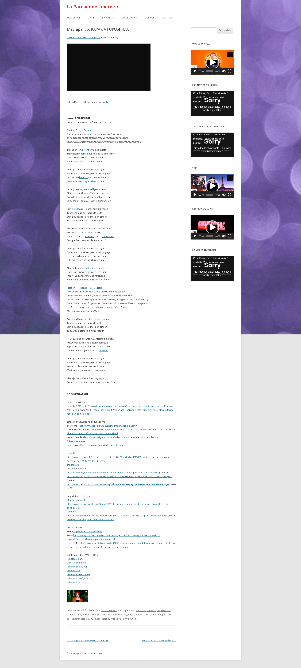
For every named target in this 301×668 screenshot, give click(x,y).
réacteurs (82, 232)
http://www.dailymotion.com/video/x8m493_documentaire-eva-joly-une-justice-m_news (113, 472)
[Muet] (224, 71)
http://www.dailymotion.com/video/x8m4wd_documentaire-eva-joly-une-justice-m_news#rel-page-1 (119, 476)
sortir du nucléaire (111, 618)
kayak (131, 614)
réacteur (75, 618)
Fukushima (98, 181)
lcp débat (72, 511)
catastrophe (153, 610)
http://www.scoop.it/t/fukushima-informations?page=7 (108, 425)
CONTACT (167, 17)
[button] (212, 62)
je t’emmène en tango (78, 574)
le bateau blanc (75, 558)
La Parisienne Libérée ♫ (93, 6)
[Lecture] (195, 71)
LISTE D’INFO (129, 17)
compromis (108, 236)
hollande (117, 614)
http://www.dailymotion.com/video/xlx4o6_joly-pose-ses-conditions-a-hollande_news (128, 406)
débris (109, 228)
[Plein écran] (229, 71)
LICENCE (149, 17)
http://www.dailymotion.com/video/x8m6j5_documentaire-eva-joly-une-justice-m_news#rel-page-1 (118, 484)
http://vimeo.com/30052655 (88, 531)
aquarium (141, 610)
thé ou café (73, 464)
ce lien (106, 102)
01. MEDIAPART (109, 610)
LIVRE (90, 17)
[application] (212, 62)
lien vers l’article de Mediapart (83, 37)
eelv (79, 614)
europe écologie (91, 614)
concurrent (83, 149)
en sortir (103, 350)
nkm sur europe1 (76, 499)
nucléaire (78, 208)
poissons (106, 193)
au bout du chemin (95, 268)
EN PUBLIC (107, 17)
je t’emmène (73, 570)
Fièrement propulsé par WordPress (84, 653)
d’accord (89, 236)
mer (159, 614)
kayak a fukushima (146, 614)
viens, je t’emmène (77, 562)
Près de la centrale (77, 197)
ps (68, 618)
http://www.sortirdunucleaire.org (105, 445)
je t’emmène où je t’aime (79, 578)
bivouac (83, 177)
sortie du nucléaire (91, 618)
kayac (87, 181)
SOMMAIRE (73, 17)
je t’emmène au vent (77, 566)
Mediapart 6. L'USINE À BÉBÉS (159, 640)
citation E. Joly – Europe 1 (80, 130)
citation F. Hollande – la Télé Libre (85, 287)
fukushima (106, 614)
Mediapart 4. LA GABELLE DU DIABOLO (88, 640)
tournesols (105, 279)
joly (125, 614)
